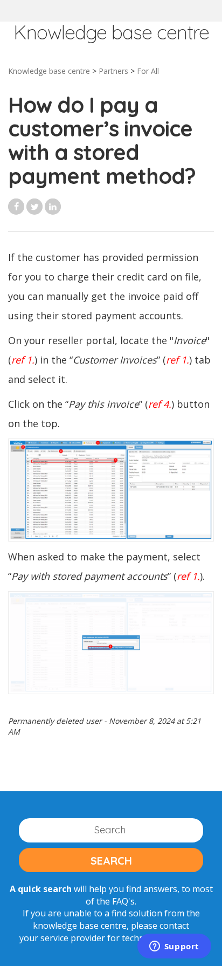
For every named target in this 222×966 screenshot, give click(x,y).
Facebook (16, 206)
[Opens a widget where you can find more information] (174, 947)
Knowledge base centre (49, 71)
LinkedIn (53, 206)
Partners (113, 71)
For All (148, 71)
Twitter (34, 206)
